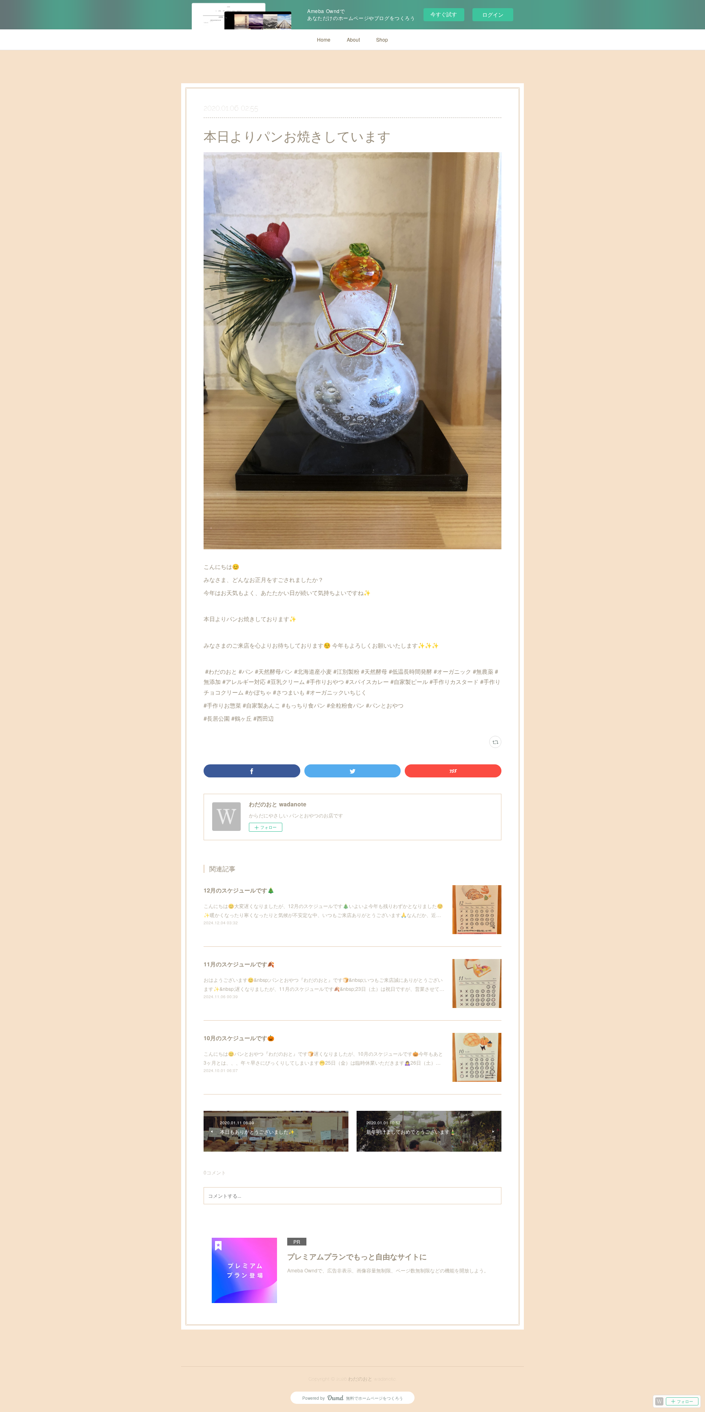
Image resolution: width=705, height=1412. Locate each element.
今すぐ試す (443, 14)
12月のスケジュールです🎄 (239, 890)
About (353, 39)
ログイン (492, 14)
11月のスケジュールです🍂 (239, 964)
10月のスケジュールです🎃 (239, 1038)
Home (323, 39)
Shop (382, 39)
